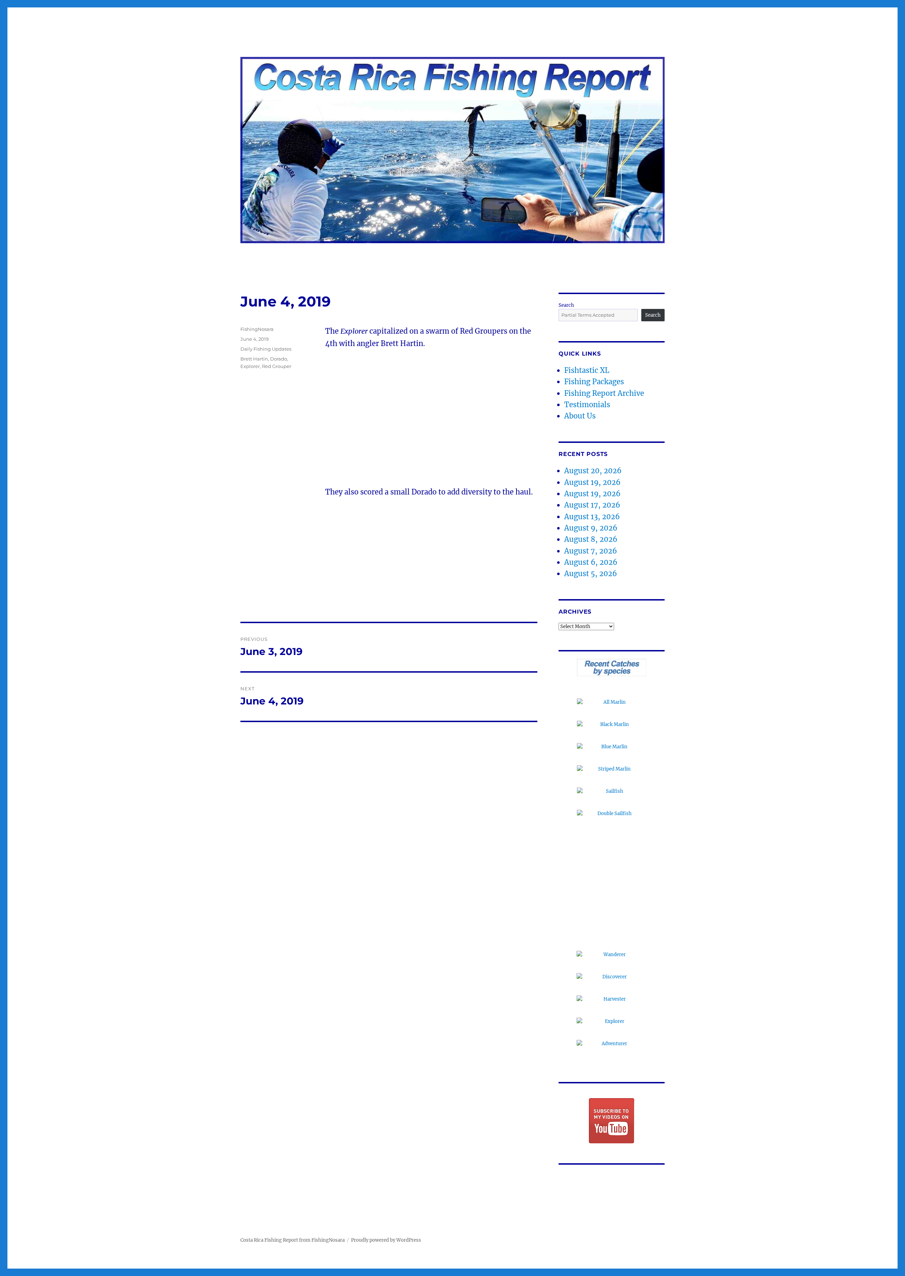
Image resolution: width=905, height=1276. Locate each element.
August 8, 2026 (590, 539)
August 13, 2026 (592, 516)
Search (566, 305)
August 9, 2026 (590, 527)
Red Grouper (276, 366)
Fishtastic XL (586, 370)
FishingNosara (257, 329)
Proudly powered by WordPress (386, 1240)
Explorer (250, 366)
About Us (580, 415)
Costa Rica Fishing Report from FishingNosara (292, 1240)
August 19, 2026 (592, 482)
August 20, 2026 (592, 470)
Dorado (278, 359)
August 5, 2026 (590, 573)
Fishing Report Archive (604, 393)
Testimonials (587, 404)
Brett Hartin (254, 359)
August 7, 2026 (590, 550)
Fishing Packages (594, 381)
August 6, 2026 (590, 562)
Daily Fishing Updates (265, 349)
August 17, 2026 (592, 505)
